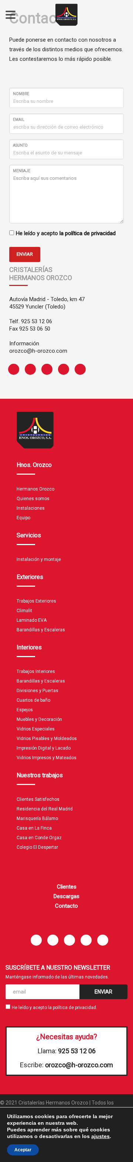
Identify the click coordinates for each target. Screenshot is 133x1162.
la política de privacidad (87, 233)
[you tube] (77, 369)
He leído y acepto (66, 233)
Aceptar (22, 1149)
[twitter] (27, 369)
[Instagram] (60, 369)
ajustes (100, 1136)
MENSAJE (21, 171)
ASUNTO (20, 145)
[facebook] (11, 369)
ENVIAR (25, 254)
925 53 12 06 (36, 321)
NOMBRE (21, 94)
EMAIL (18, 120)
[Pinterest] (44, 369)
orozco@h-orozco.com (38, 351)
